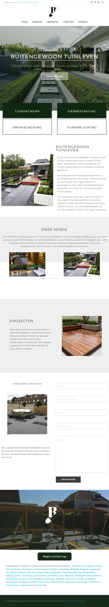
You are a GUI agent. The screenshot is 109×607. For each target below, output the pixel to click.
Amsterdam (16, 569)
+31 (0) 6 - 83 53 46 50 (29, 2)
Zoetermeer (24, 585)
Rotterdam (90, 579)
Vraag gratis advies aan (27, 384)
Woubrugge (82, 582)
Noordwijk (50, 579)
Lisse (61, 575)
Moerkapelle (80, 575)
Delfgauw (21, 572)
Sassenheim (12, 582)
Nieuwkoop (38, 579)
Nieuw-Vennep (94, 575)
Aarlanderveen (79, 566)
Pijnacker (70, 579)
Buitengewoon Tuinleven (54, 56)
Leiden (17, 575)
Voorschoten (44, 582)
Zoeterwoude (40, 585)
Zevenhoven (94, 582)
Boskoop (84, 569)
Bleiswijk (74, 569)
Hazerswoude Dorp (72, 572)
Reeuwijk (79, 579)
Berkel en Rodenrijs (59, 569)
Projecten (21, 321)
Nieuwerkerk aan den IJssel (19, 579)
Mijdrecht (69, 575)
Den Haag (37, 572)
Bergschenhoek (41, 569)
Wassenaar (70, 582)
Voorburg (23, 582)
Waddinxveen (57, 582)
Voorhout (33, 582)
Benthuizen (28, 569)
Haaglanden (56, 572)
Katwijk (9, 575)
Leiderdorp (27, 575)
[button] (3, 264)
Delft (29, 572)
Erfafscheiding (27, 127)
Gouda (46, 572)
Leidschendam (40, 575)
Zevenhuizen (12, 585)
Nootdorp (60, 579)
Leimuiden (53, 575)
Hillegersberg (88, 572)
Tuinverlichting (82, 127)
